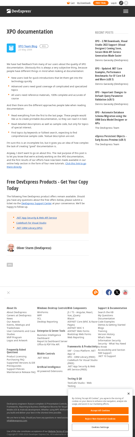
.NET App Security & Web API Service (36, 217)
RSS (44, 46)
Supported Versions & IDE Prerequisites (21, 364)
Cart (73, 2)
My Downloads (84, 2)
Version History (106, 334)
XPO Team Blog (27, 46)
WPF (39, 315)
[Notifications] (126, 3)
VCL (39, 318)
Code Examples (106, 321)
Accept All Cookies (100, 410)
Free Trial (101, 2)
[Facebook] (109, 292)
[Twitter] (117, 292)
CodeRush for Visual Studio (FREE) (82, 361)
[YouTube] (125, 292)
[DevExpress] (17, 3)
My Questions (105, 315)
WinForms (42, 312)
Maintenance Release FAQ (21, 372)
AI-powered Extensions (50, 371)
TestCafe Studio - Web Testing (80, 384)
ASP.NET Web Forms (78, 331)
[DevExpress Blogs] (95, 292)
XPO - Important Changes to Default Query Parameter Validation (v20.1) (110, 95)
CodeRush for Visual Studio (31, 222)
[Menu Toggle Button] (125, 11)
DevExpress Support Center (36, 203)
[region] (100, 413)
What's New (104, 337)
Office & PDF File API (48, 344)
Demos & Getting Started (111, 324)
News (10, 318)
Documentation (106, 318)
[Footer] (8, 292)
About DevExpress (17, 312)
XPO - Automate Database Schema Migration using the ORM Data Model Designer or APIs (111, 118)
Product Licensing (17, 356)
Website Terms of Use (58, 431)
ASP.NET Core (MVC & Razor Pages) (83, 323)
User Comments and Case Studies (21, 332)
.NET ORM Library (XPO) (29, 227)
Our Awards (13, 321)
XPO (10, 264)
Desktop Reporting (47, 321)
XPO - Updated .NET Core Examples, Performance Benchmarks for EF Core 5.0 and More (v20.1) (110, 74)
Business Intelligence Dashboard (49, 336)
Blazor (71, 318)
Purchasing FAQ (15, 359)
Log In (114, 2)
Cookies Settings (100, 427)
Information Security (109, 340)
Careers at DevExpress (19, 315)
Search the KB (105, 312)
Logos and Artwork (17, 340)
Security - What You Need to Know (112, 345)
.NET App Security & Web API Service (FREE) (81, 368)
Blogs (101, 327)
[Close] (128, 393)
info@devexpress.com (17, 420)
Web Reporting (76, 337)
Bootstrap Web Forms (79, 334)
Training (102, 331)
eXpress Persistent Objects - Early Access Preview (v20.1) (111, 138)
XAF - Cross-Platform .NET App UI (82, 352)
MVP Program (14, 337)
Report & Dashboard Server (52, 341)
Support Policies (16, 369)
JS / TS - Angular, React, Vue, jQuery (80, 314)
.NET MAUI (43, 357)
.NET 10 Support (107, 356)
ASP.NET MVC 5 (76, 327)
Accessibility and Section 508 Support (111, 351)
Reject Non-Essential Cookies (100, 419)
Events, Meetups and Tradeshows (18, 326)
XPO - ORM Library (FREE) (81, 356)
